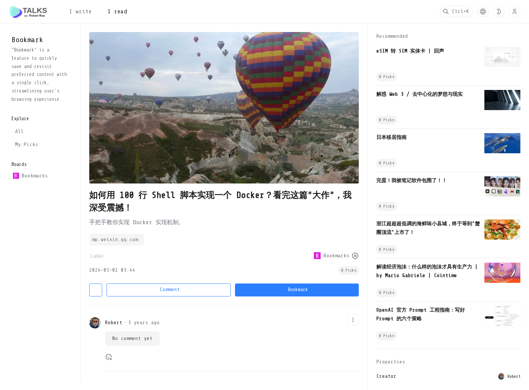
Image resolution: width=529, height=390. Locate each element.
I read (117, 11)
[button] (483, 11)
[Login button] (514, 11)
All (19, 131)
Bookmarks (31, 175)
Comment (170, 289)
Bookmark (298, 289)
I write (80, 11)
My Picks (26, 144)
